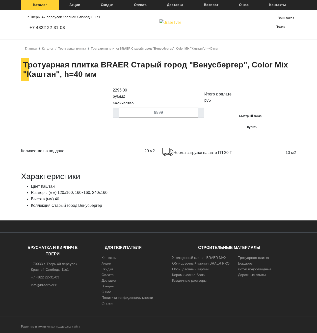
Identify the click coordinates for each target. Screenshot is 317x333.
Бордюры (245, 263)
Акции (74, 5)
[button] (40, 5)
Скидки (107, 5)
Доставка (175, 5)
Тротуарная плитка (253, 258)
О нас (244, 5)
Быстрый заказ (250, 116)
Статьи (107, 303)
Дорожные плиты (252, 275)
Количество (123, 103)
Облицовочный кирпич (190, 269)
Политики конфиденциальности (127, 298)
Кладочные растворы (189, 280)
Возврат (211, 5)
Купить (252, 127)
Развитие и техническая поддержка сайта (50, 326)
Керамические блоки (189, 275)
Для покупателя (123, 247)
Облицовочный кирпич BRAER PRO (201, 263)
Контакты (277, 5)
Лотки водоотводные (254, 269)
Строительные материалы (229, 247)
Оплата (140, 5)
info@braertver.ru (44, 285)
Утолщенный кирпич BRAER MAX (199, 258)
